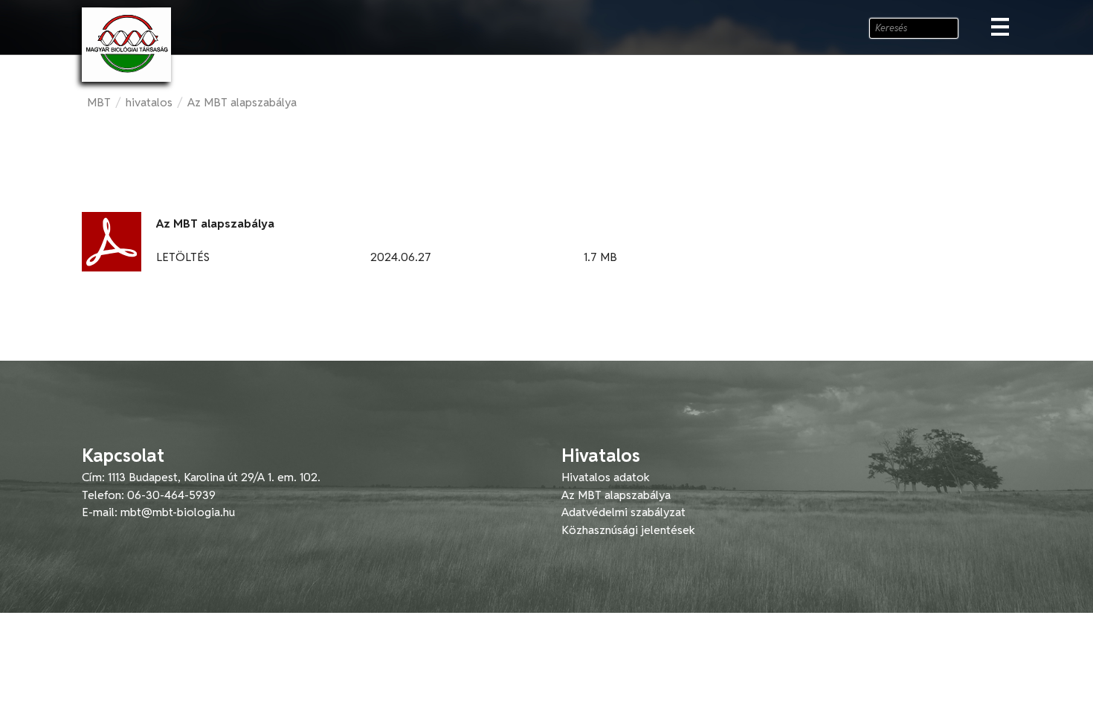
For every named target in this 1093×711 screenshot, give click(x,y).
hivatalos (149, 102)
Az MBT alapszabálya (242, 102)
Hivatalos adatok (605, 477)
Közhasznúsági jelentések (628, 530)
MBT (99, 102)
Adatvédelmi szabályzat (623, 512)
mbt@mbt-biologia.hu (177, 512)
